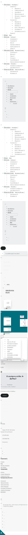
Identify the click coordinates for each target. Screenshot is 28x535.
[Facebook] (8, 114)
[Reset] (3, 248)
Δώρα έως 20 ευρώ (11, 341)
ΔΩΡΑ (8, 351)
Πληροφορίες (4, 458)
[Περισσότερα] (4, 326)
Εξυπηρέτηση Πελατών (7, 477)
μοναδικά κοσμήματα (11, 345)
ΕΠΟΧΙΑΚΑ (10, 357)
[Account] (5, 299)
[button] (25, 321)
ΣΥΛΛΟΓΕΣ (9, 353)
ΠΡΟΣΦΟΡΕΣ (10, 347)
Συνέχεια (4, 395)
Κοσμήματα (9, 349)
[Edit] (1, 76)
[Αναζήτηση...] (2, 336)
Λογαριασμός (4, 469)
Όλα (8, 339)
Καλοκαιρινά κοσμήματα (12, 343)
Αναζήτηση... (4, 360)
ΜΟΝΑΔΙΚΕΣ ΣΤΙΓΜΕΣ (12, 355)
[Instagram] (8, 117)
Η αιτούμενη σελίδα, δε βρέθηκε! (9, 386)
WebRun (11, 506)
